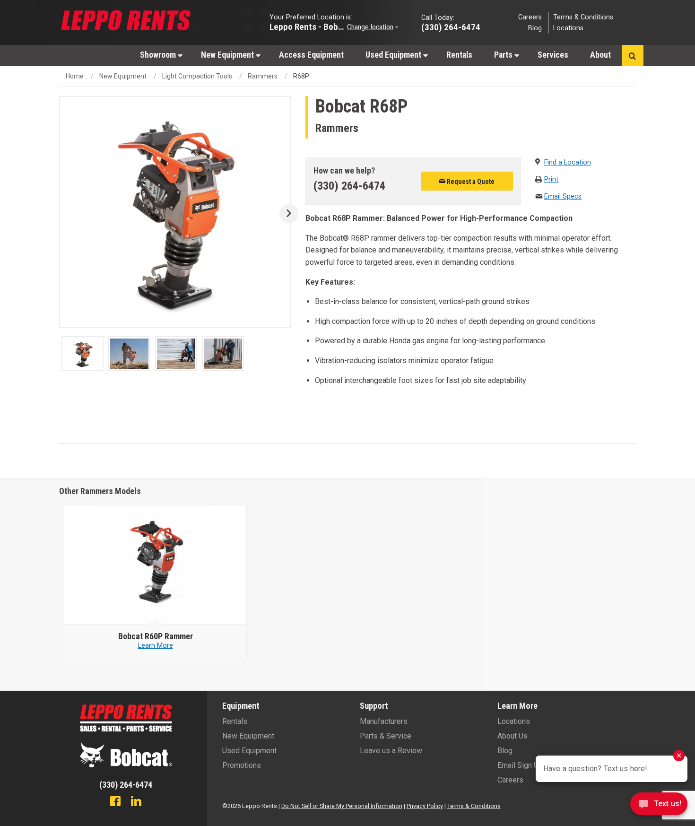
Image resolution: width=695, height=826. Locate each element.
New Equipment (228, 55)
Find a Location (567, 162)
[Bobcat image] (155, 565)
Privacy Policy (425, 805)
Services (553, 55)
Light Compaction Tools (197, 76)
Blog (535, 28)
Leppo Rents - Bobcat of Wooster (307, 26)
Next (285, 213)
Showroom (159, 55)
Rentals (459, 55)
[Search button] (632, 55)
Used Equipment (394, 55)
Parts (504, 55)
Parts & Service (385, 735)
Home (75, 76)
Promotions (241, 765)
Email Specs (563, 196)
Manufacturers (384, 721)
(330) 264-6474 (349, 185)
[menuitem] (159, 54)
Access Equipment (311, 55)
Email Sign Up (520, 765)
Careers (530, 17)
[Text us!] (659, 806)
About (600, 55)
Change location (370, 26)
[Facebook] (115, 802)
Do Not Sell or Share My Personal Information (341, 805)
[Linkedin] (136, 802)
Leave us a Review (391, 750)
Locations (568, 28)
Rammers (263, 76)
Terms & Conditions (583, 17)
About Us (512, 735)
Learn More (155, 646)
